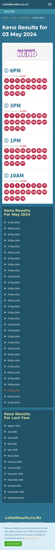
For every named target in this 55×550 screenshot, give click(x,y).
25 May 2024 (14, 258)
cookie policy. (31, 538)
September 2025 (16, 491)
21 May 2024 (14, 282)
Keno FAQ (9, 11)
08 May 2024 (14, 360)
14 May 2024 (14, 324)
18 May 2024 (14, 300)
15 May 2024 (14, 318)
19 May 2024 (14, 294)
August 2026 (14, 425)
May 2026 (12, 443)
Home (5, 17)
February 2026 (15, 461)
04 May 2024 (14, 384)
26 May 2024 (14, 252)
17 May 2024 (14, 306)
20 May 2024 (14, 288)
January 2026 (14, 467)
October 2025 (14, 485)
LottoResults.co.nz (15, 4)
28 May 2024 (14, 240)
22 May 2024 (14, 276)
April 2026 (13, 449)
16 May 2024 (14, 312)
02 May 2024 (14, 396)
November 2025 (15, 479)
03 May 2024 (14, 390)
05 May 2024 (14, 378)
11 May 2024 (14, 342)
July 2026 (12, 431)
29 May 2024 (14, 234)
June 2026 (13, 437)
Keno (14, 17)
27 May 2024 (14, 246)
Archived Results (16, 497)
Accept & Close (13, 543)
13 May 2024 (14, 330)
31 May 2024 (14, 222)
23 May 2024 (14, 270)
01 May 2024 (14, 402)
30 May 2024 (14, 228)
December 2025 (15, 473)
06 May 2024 (14, 372)
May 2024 (24, 17)
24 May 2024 (14, 264)
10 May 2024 (14, 348)
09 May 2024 (14, 354)
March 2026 (13, 455)
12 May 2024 (14, 336)
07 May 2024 (14, 366)
